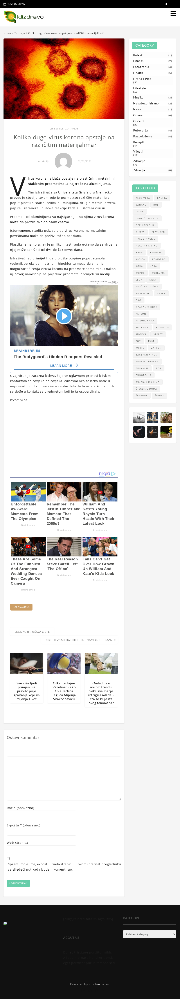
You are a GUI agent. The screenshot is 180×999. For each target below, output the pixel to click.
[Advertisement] (64, 437)
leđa (139, 280)
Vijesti (138, 151)
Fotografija (141, 67)
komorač (159, 259)
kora (139, 266)
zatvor (156, 348)
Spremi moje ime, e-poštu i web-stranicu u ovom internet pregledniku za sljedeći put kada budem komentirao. (64, 866)
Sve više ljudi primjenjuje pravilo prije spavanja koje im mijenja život (27, 691)
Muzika (138, 97)
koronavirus (21, 607)
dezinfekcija (145, 225)
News (137, 109)
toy (138, 341)
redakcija (43, 161)
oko (138, 300)
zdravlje (142, 368)
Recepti (138, 142)
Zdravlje (72, 128)
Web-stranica (17, 842)
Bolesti (138, 55)
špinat (159, 395)
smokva (141, 334)
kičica (140, 259)
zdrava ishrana (147, 361)
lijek (153, 280)
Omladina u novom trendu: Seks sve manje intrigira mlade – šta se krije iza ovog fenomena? (101, 693)
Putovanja (140, 130)
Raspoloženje (142, 136)
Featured (158, 232)
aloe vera (143, 198)
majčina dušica (147, 286)
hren (139, 252)
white (140, 348)
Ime (20, 808)
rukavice (162, 327)
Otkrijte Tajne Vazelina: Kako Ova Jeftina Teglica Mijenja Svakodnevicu (64, 691)
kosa (153, 266)
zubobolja (143, 375)
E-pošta (23, 825)
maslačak (143, 293)
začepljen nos (146, 355)
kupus (140, 273)
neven (161, 293)
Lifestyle (56, 128)
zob (158, 368)
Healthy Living (147, 245)
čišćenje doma (146, 389)
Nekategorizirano (146, 103)
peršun (141, 314)
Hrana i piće (142, 78)
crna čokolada (147, 218)
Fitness (138, 61)
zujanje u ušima (148, 382)
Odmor (138, 115)
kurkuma (158, 273)
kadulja (156, 252)
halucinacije (145, 239)
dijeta (140, 232)
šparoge (142, 395)
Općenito (139, 121)
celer (140, 211)
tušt (151, 341)
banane (141, 205)
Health (138, 73)
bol (156, 205)
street (158, 334)
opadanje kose (146, 307)
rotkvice (142, 327)
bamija (162, 198)
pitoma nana (145, 320)
